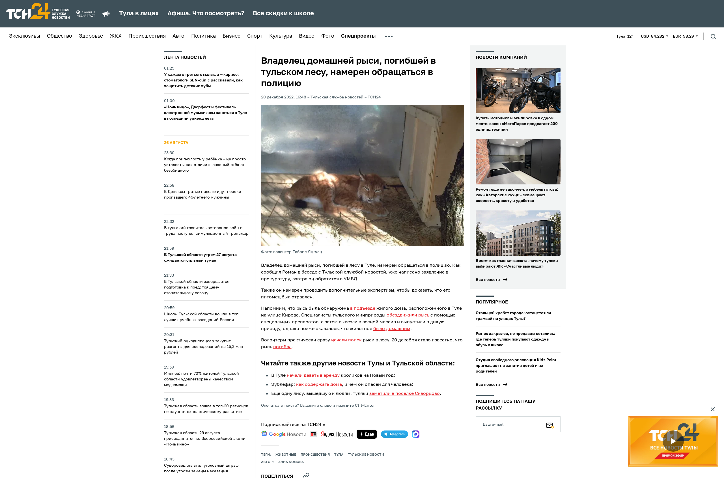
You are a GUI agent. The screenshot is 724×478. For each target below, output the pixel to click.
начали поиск (346, 340)
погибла (282, 347)
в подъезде (362, 308)
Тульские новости (366, 455)
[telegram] (394, 434)
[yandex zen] (367, 434)
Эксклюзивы (24, 36)
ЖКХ (116, 36)
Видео (306, 36)
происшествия (315, 455)
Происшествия (147, 36)
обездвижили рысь (408, 315)
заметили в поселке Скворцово (404, 393)
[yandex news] (331, 434)
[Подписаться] (550, 424)
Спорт (254, 36)
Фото (327, 36)
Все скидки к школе (283, 13)
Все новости (488, 280)
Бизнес (231, 36)
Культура (280, 36)
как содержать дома (319, 384)
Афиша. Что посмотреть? (205, 13)
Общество (59, 36)
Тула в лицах (139, 13)
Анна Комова (291, 462)
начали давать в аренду (313, 375)
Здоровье (91, 36)
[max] (415, 434)
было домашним (391, 329)
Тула (338, 455)
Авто (178, 36)
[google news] (283, 434)
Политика (203, 36)
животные (285, 455)
